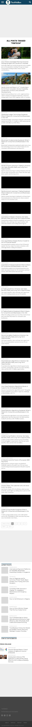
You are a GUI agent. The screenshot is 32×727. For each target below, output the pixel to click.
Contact (13, 722)
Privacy (19, 722)
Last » (10, 526)
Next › (4, 526)
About (7, 722)
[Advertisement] (16, 21)
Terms (25, 722)
